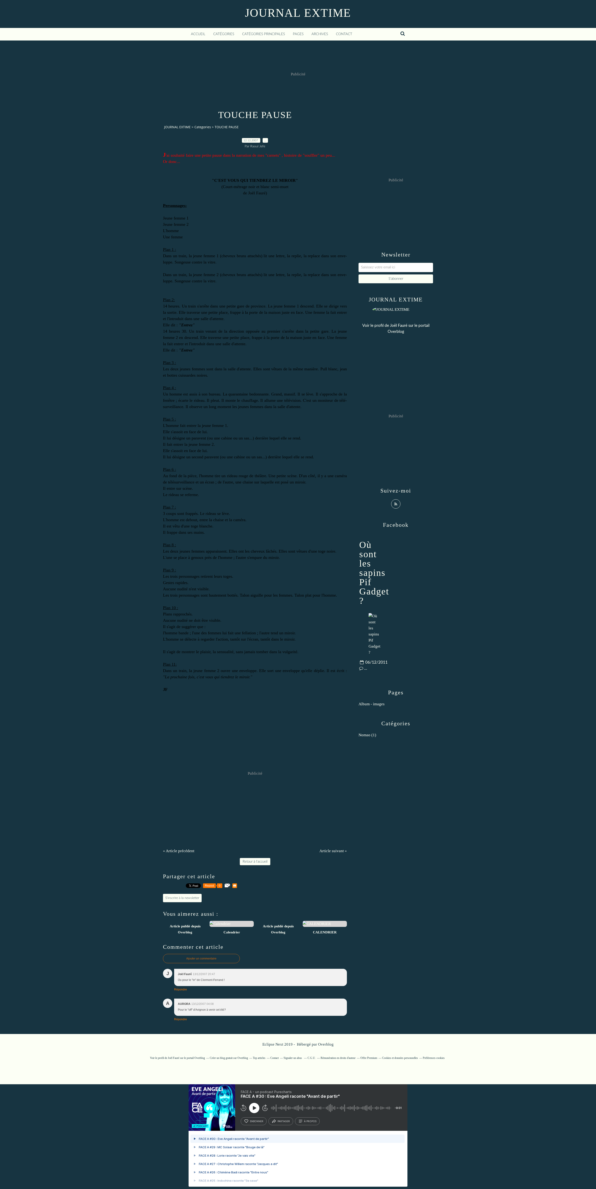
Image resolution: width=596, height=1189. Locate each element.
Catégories (223, 34)
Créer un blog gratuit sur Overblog (229, 1058)
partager (284, 1121)
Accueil (198, 34)
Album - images (372, 704)
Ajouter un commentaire (201, 958)
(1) (367, 735)
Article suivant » (333, 851)
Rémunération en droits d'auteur (338, 1058)
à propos (310, 1121)
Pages (298, 34)
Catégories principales (263, 34)
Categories (202, 127)
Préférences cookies (434, 1058)
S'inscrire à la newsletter (182, 898)
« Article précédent (178, 851)
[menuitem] (198, 34)
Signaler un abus (293, 1058)
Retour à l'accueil (255, 861)
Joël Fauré (398, 326)
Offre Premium (368, 1058)
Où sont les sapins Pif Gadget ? (374, 573)
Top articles (259, 1058)
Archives (320, 34)
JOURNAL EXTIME (298, 12)
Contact (344, 34)
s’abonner (256, 1121)
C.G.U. (312, 1058)
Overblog (326, 1044)
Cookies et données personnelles (400, 1058)
